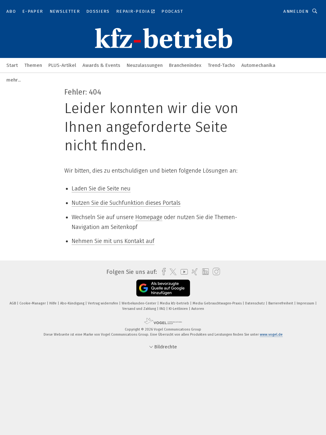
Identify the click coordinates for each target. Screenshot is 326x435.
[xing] (193, 272)
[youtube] (182, 272)
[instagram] (214, 272)
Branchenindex (185, 65)
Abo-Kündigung (72, 303)
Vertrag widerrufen (103, 303)
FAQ (162, 309)
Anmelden (295, 11)
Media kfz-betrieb (175, 303)
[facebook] (162, 272)
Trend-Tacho (221, 65)
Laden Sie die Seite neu (101, 188)
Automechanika (258, 65)
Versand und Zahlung (139, 309)
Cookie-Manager (33, 303)
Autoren (197, 309)
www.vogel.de (271, 334)
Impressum (306, 303)
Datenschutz (255, 303)
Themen (33, 65)
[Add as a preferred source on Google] (163, 288)
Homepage (148, 217)
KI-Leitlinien (179, 309)
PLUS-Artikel (62, 65)
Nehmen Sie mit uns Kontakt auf (113, 241)
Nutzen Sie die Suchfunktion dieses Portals (126, 202)
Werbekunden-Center (139, 303)
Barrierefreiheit (281, 303)
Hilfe (53, 303)
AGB (13, 303)
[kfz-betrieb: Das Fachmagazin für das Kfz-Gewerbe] (12, 65)
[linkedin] (203, 272)
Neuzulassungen (145, 65)
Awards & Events (101, 65)
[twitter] (171, 271)
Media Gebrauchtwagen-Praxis (218, 303)
